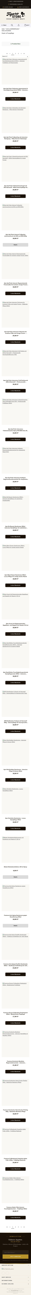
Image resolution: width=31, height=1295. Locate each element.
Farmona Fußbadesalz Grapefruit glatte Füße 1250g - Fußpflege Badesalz (15, 1159)
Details (15, 244)
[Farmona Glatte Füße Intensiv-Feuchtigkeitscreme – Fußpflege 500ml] (15, 1189)
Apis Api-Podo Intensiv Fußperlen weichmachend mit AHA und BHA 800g (15, 235)
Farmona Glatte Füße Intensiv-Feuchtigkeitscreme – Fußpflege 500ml (15, 1208)
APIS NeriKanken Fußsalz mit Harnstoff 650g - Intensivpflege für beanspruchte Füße (15, 721)
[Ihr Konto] (19, 25)
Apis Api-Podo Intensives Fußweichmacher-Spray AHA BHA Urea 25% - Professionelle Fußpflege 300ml (15, 429)
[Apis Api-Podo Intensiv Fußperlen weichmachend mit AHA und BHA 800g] (15, 217)
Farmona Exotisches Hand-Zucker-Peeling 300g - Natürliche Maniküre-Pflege (15, 1110)
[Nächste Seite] (21, 53)
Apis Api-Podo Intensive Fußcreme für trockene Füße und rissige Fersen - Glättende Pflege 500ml (15, 332)
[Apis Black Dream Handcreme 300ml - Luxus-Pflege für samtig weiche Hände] (15, 557)
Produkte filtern (16, 43)
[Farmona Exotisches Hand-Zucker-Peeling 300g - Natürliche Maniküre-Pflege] (15, 1092)
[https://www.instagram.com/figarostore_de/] (7, 1273)
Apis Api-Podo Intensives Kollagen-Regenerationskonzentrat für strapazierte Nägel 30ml (15, 478)
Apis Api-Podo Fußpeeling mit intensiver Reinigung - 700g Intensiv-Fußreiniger (15, 137)
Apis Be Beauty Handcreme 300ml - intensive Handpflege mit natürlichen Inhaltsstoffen (15, 527)
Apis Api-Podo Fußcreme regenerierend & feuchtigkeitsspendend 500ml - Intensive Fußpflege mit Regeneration (15, 89)
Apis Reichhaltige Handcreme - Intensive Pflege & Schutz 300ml (15, 770)
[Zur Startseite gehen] (15, 16)
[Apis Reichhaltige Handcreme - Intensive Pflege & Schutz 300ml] (15, 752)
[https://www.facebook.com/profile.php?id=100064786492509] (3, 1273)
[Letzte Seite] (24, 53)
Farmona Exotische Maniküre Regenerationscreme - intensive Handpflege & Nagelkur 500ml (15, 1062)
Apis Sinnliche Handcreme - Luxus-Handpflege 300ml (15, 818)
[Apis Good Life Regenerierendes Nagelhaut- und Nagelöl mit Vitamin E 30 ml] (15, 606)
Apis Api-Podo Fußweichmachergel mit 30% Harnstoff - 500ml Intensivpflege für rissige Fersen (15, 186)
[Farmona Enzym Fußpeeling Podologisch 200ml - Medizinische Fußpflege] (15, 995)
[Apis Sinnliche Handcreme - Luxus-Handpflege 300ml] (15, 800)
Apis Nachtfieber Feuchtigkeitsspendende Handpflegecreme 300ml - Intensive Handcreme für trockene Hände (15, 673)
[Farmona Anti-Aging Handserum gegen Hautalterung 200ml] (15, 897)
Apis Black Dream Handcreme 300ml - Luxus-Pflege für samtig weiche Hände (15, 575)
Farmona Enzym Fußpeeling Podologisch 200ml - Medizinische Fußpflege (15, 1013)
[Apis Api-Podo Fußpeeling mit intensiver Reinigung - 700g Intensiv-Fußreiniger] (15, 119)
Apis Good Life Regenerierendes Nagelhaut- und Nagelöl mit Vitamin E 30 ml (15, 624)
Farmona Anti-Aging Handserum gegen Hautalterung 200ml (15, 916)
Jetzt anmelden (15, 1256)
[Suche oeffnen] (12, 25)
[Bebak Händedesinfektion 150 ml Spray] (15, 849)
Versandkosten (14, 1290)
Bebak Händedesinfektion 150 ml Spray (15, 866)
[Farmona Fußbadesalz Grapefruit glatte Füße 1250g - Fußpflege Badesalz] (15, 1141)
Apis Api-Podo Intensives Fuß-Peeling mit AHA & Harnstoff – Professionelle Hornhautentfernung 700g (15, 381)
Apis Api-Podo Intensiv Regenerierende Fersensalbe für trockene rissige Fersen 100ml (15, 284)
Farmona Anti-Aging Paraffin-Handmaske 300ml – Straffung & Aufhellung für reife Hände (16, 964)
